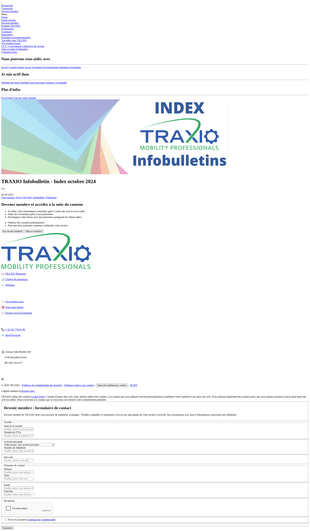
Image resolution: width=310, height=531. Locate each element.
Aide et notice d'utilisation (14, 49)
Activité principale (13, 441)
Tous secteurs (8, 197)
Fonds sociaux (8, 20)
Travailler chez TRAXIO (14, 40)
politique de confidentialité (41, 519)
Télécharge (51, 197)
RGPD (133, 385)
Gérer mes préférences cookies (112, 385)
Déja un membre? (34, 231)
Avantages (6, 31)
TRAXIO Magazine (15, 273)
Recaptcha (9, 500)
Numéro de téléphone (15, 447)
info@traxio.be (13, 335)
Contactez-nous (9, 52)
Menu (4, 14)
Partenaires (6, 34)
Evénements (7, 28)
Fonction (8, 491)
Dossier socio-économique (18, 313)
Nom (6, 475)
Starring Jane (28, 391)
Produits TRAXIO (10, 26)
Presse (4, 17)
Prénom (8, 469)
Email (7, 485)
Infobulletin (39, 197)
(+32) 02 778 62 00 (15, 329)
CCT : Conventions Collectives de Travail (22, 46)
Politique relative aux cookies (79, 385)
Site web (8, 457)
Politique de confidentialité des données (42, 385)
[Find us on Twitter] (2, 379)
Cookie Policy (38, 396)
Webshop (10, 285)
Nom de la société (13, 426)
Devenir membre (9, 23)
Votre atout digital (14, 307)
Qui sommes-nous (14, 301)
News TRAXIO (24, 197)
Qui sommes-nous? (11, 43)
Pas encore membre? (13, 231)
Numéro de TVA (12, 432)
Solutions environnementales (16, 37)
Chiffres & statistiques (16, 279)
